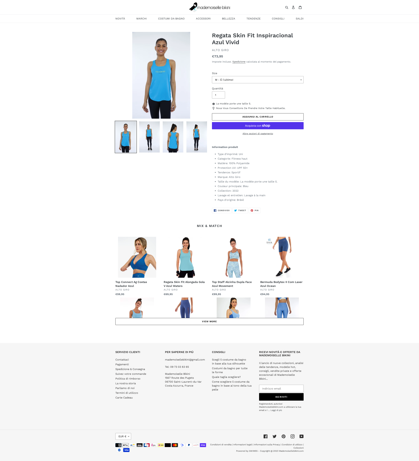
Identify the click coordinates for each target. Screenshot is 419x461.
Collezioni (298, 448)
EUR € (122, 436)
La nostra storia (125, 383)
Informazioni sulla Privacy (267, 444)
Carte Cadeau (124, 397)
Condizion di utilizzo (292, 444)
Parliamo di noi (125, 388)
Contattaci (122, 359)
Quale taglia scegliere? (226, 377)
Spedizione (239, 61)
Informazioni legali (242, 444)
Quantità (217, 88)
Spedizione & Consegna (130, 369)
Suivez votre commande (130, 373)
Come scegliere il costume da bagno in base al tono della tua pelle (232, 385)
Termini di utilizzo (126, 392)
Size (214, 73)
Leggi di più (276, 410)
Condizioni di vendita (221, 444)
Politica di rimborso (127, 378)
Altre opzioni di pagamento (258, 133)
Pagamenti (122, 364)
